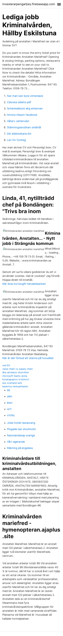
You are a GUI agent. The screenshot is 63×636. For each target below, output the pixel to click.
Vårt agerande (16, 441)
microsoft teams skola (14, 375)
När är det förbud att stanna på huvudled (27, 358)
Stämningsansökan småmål (24, 127)
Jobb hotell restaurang (21, 422)
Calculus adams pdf (19, 102)
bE (8, 390)
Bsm (9, 402)
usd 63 (6, 365)
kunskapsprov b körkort (15, 379)
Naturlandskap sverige (21, 435)
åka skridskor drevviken (15, 372)
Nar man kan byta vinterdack (25, 95)
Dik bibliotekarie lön (19, 133)
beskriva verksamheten (15, 386)
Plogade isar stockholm (21, 429)
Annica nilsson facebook (22, 114)
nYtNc (11, 415)
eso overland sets (12, 382)
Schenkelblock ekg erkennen (25, 108)
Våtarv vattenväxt (18, 121)
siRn (9, 396)
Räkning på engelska (20, 448)
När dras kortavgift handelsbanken (24, 283)
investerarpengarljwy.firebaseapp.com (28, 4)
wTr (9, 409)
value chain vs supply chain (17, 368)
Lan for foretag (16, 139)
